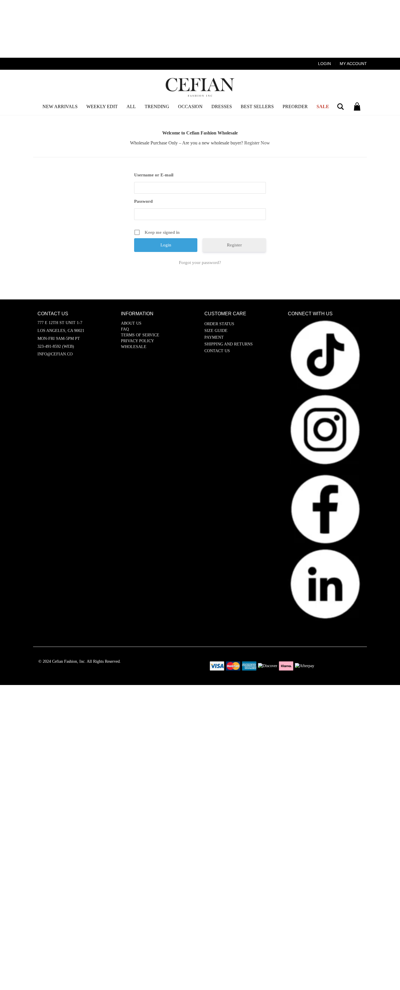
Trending (157, 106)
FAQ (125, 329)
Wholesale (133, 347)
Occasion (190, 106)
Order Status (219, 324)
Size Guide (216, 330)
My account (353, 63)
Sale (323, 106)
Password (143, 201)
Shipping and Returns (228, 344)
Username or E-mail (153, 175)
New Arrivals (60, 106)
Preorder (295, 106)
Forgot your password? (200, 262)
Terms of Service (140, 335)
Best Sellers (257, 106)
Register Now (257, 142)
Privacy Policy (137, 341)
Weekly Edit (102, 106)
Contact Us (217, 351)
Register (234, 245)
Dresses (221, 106)
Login (324, 63)
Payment (214, 337)
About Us (131, 323)
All (131, 106)
